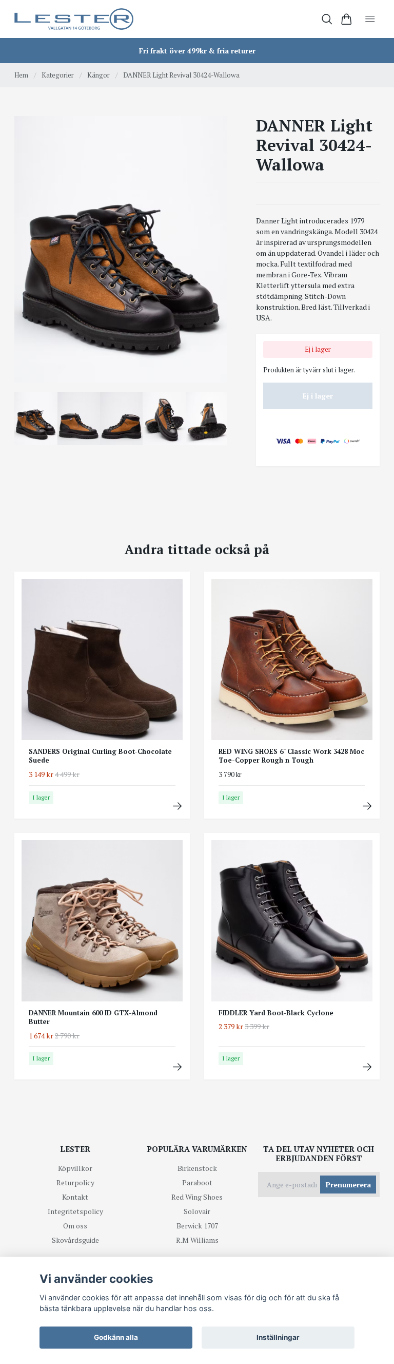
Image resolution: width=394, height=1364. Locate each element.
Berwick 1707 (197, 1225)
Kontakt (75, 1197)
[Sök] (327, 19)
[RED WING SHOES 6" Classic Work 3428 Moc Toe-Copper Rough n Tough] (367, 806)
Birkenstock (197, 1168)
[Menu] (370, 19)
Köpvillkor (75, 1168)
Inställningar (278, 1337)
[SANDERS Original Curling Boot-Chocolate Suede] (177, 806)
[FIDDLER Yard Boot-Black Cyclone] (367, 1067)
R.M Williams (197, 1240)
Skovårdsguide (75, 1240)
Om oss (75, 1225)
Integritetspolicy (75, 1211)
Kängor (98, 75)
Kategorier (58, 75)
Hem (21, 75)
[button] (211, 253)
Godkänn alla (116, 1337)
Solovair (197, 1211)
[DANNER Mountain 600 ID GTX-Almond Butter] (177, 1067)
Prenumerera (348, 1184)
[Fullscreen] (120, 249)
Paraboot (197, 1182)
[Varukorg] (347, 19)
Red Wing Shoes (197, 1197)
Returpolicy (75, 1182)
